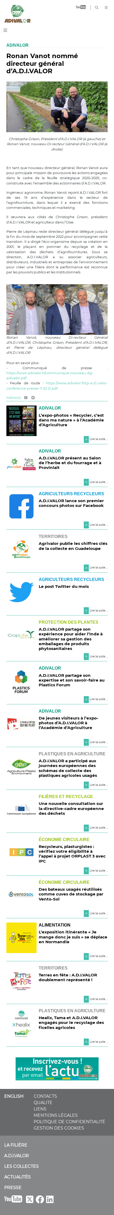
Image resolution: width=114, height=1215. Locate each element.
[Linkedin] (50, 1201)
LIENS (40, 1108)
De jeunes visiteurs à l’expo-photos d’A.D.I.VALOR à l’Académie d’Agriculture (68, 723)
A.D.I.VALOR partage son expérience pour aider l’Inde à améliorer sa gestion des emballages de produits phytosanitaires (71, 639)
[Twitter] (33, 398)
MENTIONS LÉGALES (56, 1115)
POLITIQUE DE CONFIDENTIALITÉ (69, 1121)
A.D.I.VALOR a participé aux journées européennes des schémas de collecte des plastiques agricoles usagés (68, 768)
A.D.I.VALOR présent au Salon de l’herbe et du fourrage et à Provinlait (70, 462)
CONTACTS (45, 1096)
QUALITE (43, 1102)
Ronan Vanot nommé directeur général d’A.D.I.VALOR (42, 63)
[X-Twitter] (29, 1201)
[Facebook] (25, 398)
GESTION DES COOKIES (59, 1128)
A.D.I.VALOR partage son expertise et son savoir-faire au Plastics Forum (71, 680)
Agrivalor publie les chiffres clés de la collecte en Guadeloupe (73, 546)
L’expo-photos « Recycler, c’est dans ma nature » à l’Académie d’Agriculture (71, 420)
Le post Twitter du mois (64, 586)
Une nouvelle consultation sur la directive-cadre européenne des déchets (71, 808)
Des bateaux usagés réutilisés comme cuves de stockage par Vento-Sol (71, 894)
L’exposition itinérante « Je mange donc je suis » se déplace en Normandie (73, 936)
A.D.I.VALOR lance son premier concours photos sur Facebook (71, 503)
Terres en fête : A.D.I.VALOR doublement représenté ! (68, 977)
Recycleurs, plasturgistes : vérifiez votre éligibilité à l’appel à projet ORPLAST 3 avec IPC (72, 854)
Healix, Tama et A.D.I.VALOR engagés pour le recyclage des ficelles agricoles (71, 1022)
